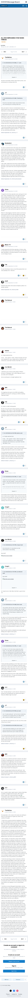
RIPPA (3, 45)
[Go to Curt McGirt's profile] (2, 368)
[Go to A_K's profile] (2, 688)
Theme (8, 994)
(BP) (6, 387)
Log (6, 264)
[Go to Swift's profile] (2, 282)
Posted (11, 59)
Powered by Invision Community (14, 995)
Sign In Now (14, 971)
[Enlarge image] (6, 555)
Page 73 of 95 (14, 51)
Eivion (6, 189)
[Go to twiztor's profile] (2, 351)
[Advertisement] (14, 22)
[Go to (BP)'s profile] (2, 388)
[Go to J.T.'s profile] (2, 93)
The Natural (8, 300)
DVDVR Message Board (10, 2)
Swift (6, 281)
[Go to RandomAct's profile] (2, 144)
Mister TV (8, 244)
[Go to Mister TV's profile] (2, 245)
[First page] (2, 52)
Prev (5, 51)
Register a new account (14, 961)
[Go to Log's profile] (2, 265)
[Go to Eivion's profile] (2, 190)
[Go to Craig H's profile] (2, 507)
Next (23, 51)
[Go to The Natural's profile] (2, 301)
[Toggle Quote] (3, 62)
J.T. (18, 62)
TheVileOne (8, 57)
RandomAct (8, 143)
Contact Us (14, 994)
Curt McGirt (8, 367)
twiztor (7, 350)
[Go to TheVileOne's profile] (2, 58)
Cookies (20, 994)
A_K (6, 687)
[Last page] (26, 52)
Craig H (7, 507)
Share (7, 979)
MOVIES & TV (13, 46)
